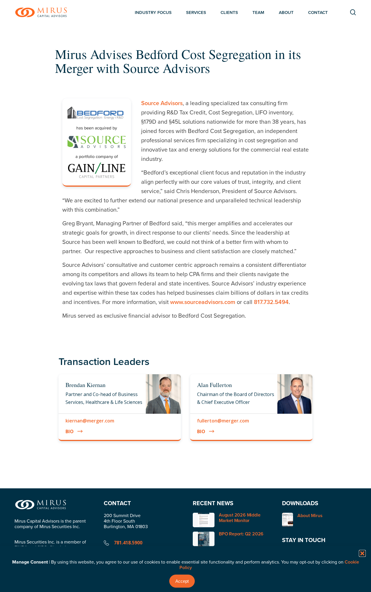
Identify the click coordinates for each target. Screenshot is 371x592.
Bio (70, 431)
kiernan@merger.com (90, 421)
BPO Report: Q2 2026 (241, 533)
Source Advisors (162, 103)
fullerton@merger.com (223, 421)
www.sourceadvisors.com (202, 302)
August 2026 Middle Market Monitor (239, 518)
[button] (362, 553)
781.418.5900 (128, 542)
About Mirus (310, 516)
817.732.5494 (271, 302)
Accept (182, 581)
